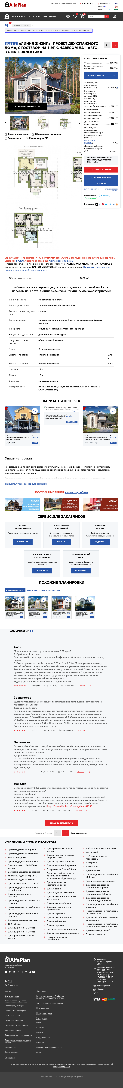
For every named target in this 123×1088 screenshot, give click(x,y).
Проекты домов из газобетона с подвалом (102, 905)
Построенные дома (44, 1013)
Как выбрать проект (13, 1015)
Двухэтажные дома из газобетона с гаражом (97, 886)
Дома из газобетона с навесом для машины (102, 918)
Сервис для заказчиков (61, 516)
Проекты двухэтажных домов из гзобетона (23, 889)
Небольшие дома (17, 857)
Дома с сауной (54, 889)
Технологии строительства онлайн (50, 1003)
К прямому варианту (25, 106)
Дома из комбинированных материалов (61, 898)
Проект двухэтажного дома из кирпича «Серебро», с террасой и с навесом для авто (59, 613)
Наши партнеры (42, 1008)
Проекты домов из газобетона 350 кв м (102, 875)
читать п (70, 492)
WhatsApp (92, 199)
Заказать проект (103, 170)
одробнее (81, 492)
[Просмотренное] (68, 16)
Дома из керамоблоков (59, 903)
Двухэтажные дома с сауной (22, 920)
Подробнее (17, 426)
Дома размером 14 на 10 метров (60, 849)
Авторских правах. (61, 1066)
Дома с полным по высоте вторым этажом (60, 856)
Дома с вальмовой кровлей (61, 865)
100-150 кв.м (15, 924)
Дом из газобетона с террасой (63, 933)
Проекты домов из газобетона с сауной (24, 902)
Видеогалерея (42, 1018)
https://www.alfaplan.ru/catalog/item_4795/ (69, 806)
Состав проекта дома (61, 261)
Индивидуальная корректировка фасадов (18, 1041)
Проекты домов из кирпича (22, 849)
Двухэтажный (93, 870)
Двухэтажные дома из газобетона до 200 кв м (98, 899)
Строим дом (41, 991)
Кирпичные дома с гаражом (22, 876)
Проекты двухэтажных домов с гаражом (24, 914)
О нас (38, 1023)
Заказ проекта (10, 1047)
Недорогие (91, 863)
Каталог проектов (21, 16)
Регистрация (13, 985)
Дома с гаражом (55, 925)
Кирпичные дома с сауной (21, 879)
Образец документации (48, 134)
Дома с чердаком (56, 913)
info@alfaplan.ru (105, 3)
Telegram (105, 195)
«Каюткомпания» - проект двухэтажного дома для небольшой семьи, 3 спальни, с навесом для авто (82, 614)
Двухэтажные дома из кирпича (24, 872)
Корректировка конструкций (16, 1025)
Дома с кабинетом (56, 921)
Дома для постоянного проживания (59, 908)
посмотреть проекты (89, 141)
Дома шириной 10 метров (21, 928)
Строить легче (13, 257)
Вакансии (40, 1042)
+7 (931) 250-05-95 (105, 972)
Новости (39, 1032)
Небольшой (92, 866)
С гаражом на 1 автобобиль (61, 869)
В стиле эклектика (95, 934)
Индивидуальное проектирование (18, 1035)
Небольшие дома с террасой (101, 848)
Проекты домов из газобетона (24, 853)
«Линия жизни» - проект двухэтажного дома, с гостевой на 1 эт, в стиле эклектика (18, 437)
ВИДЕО (20, 261)
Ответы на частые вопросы (15, 1010)
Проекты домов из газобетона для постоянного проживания (102, 925)
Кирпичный (92, 852)
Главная (8, 991)
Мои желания (10, 1057)
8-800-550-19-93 (87, 3)
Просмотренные (11, 1052)
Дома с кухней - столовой (60, 893)
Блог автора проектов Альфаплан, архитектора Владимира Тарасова (50, 997)
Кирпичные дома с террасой (62, 929)
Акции (38, 1052)
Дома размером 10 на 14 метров (21, 937)
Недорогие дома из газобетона (57, 938)
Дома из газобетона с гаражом (19, 895)
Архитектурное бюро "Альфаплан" (13, 966)
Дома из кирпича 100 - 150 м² (23, 883)
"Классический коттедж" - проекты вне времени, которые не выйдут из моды (61, 876)
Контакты (40, 1028)
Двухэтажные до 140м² (98, 930)
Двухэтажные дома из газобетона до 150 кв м (98, 892)
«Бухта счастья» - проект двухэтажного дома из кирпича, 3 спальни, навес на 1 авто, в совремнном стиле (13, 614)
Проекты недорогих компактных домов (57, 883)
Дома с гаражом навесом (60, 861)
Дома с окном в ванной (59, 917)
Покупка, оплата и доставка (16, 1001)
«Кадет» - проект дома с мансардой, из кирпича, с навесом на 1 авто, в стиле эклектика (34, 614)
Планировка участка (13, 1030)
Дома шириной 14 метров (21, 932)
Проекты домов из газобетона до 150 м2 (24, 908)
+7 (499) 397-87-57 (105, 982)
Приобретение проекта (44, 16)
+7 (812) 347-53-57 (105, 977)
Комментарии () (38, 138)
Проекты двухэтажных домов (23, 861)
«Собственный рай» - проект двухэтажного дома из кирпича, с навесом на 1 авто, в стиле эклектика (97, 437)
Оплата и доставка (18, 134)
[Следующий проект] (65, 833)
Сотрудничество (43, 1037)
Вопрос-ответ (15, 138)
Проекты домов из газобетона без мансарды (102, 912)
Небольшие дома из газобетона (96, 857)
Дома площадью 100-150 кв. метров (23, 866)
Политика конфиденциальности (49, 1047)
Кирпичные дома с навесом (100, 881)
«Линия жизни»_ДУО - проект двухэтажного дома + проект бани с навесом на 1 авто (56, 416)
